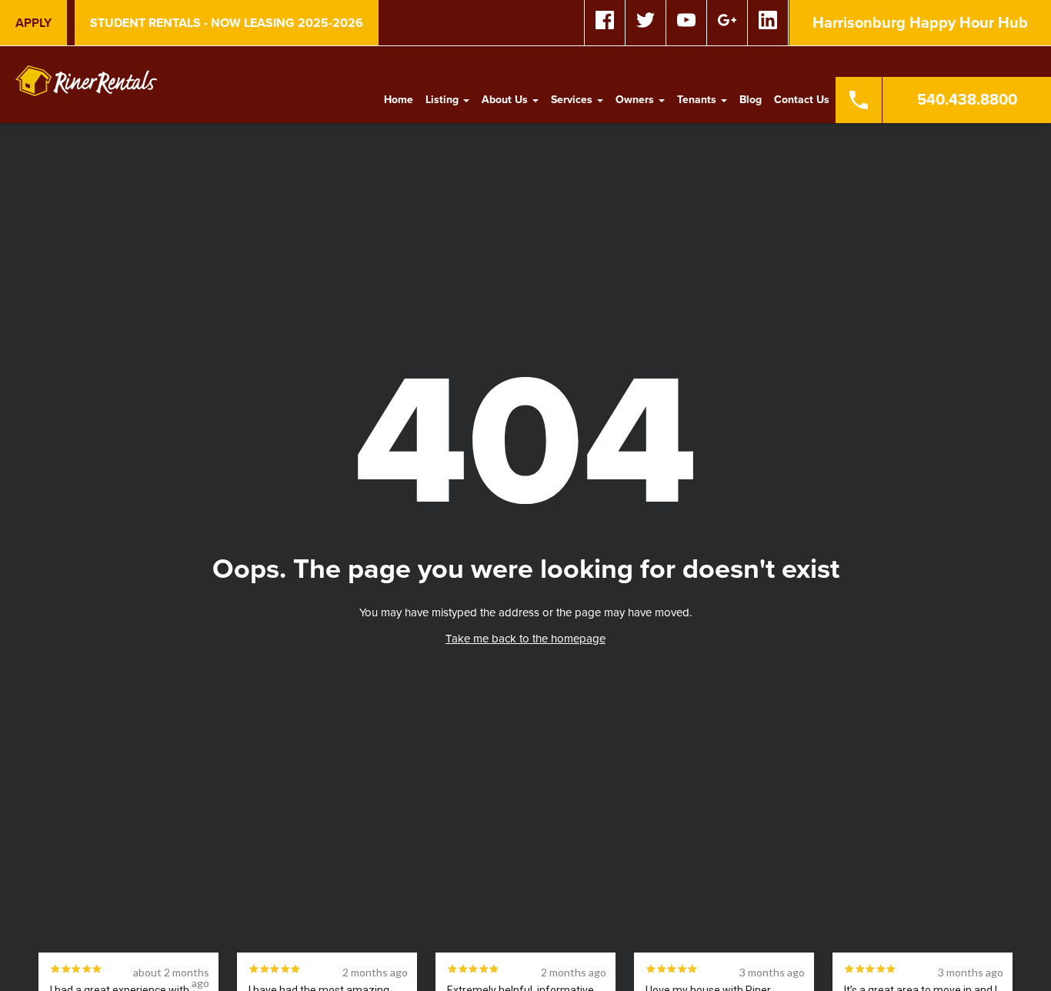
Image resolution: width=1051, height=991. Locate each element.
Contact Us (801, 99)
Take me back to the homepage (525, 639)
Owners (636, 99)
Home (398, 99)
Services (573, 99)
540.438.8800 (967, 100)
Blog (750, 99)
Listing (443, 99)
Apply (33, 23)
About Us (506, 99)
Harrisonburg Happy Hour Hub (920, 23)
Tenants (698, 99)
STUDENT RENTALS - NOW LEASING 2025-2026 (226, 23)
